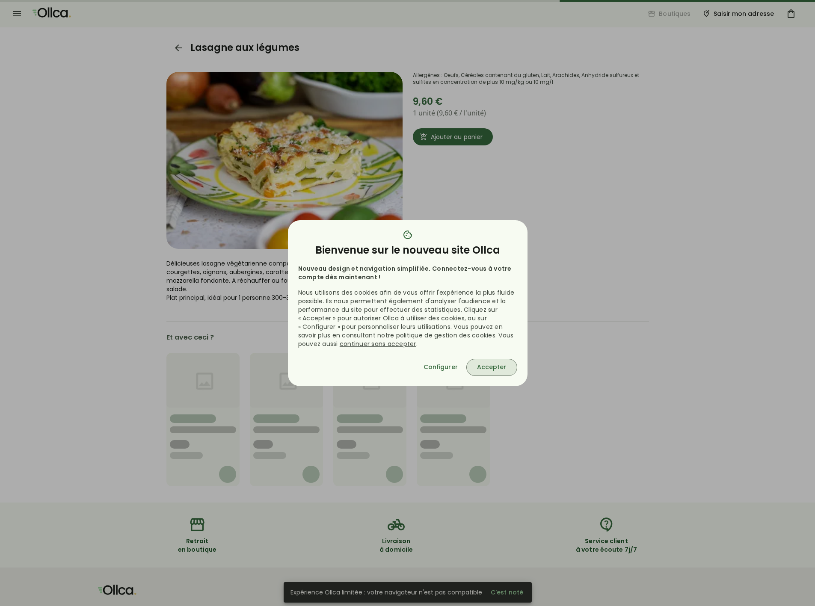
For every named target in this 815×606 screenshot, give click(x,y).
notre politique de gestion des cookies (436, 335)
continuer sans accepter (378, 344)
